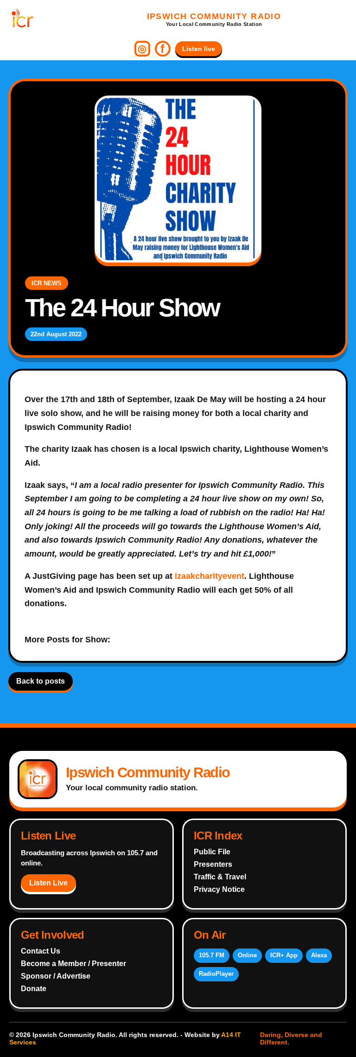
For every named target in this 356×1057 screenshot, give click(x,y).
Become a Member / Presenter (73, 963)
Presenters (213, 864)
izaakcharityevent (209, 576)
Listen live (198, 48)
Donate (33, 989)
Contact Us (40, 951)
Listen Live (48, 883)
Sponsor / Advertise (55, 976)
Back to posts (40, 681)
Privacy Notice (219, 889)
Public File (212, 852)
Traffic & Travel (220, 877)
